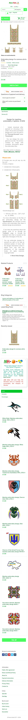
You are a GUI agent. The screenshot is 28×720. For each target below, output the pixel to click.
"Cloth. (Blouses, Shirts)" (11, 152)
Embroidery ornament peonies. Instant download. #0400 (7, 281)
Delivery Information (7, 681)
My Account (5, 703)
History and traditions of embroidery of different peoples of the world (12, 299)
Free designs (5, 397)
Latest (3, 391)
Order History (5, 706)
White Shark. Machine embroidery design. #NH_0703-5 (12, 419)
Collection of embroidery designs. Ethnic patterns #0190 (19, 281)
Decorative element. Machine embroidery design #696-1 (11, 630)
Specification (5, 111)
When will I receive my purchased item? (11, 102)
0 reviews (9, 62)
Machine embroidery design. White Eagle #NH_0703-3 (12, 445)
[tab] (14, 97)
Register (15, 12)
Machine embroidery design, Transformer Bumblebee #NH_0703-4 (13, 471)
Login (10, 12)
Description (4, 108)
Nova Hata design (13, 65)
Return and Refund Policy (9, 672)
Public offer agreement (8, 670)
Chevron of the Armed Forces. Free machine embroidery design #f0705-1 (13, 550)
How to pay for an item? (8, 98)
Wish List (4, 709)
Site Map (4, 696)
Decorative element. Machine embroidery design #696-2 (11, 603)
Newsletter (5, 712)
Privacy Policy (6, 683)
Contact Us (5, 686)
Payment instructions (8, 678)
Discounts (4, 394)
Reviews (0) (4, 114)
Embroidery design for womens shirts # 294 (13, 22)
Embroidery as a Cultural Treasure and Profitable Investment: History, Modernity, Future (13, 312)
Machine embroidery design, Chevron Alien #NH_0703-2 (13, 498)
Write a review (15, 62)
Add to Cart (14, 85)
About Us (4, 675)
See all (14, 640)
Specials (4, 693)
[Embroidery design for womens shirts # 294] (7, 50)
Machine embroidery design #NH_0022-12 (10, 577)
